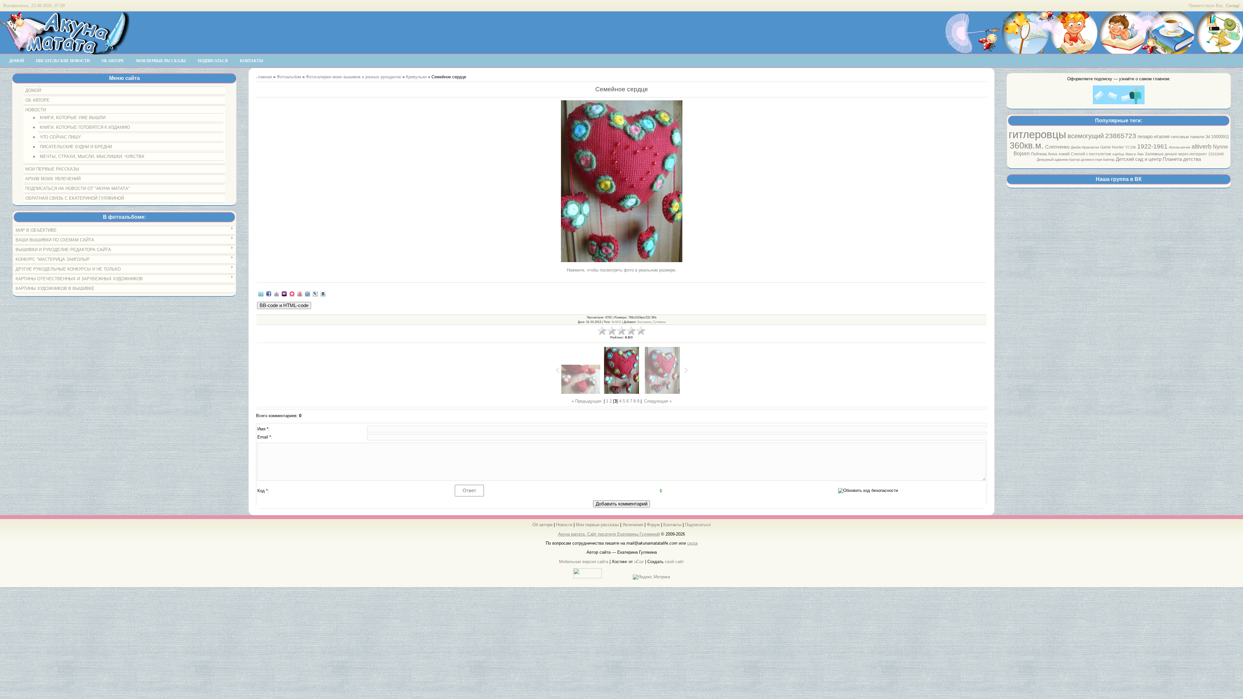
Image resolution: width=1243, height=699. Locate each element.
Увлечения (632, 524)
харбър (1118, 154)
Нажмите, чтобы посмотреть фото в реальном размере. (622, 270)
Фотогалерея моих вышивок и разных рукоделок (353, 76)
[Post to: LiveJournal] (315, 293)
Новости (564, 524)
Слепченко (1057, 147)
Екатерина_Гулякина (651, 322)
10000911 (1220, 136)
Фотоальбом (289, 76)
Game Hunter (1112, 147)
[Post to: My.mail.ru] (307, 293)
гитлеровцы (1037, 134)
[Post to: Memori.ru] (292, 293)
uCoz (639, 561)
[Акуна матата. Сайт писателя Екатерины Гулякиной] (64, 51)
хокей (1063, 153)
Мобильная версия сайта (583, 561)
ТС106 (1130, 147)
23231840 (1216, 154)
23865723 (1120, 136)
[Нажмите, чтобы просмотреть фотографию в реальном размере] (621, 181)
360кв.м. (1027, 145)
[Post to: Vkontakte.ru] (323, 293)
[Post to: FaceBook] (269, 293)
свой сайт (674, 561)
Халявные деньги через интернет (1176, 154)
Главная (264, 76)
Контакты (672, 524)
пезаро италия (1153, 136)
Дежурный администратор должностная (1070, 159)
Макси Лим (1134, 154)
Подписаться (698, 524)
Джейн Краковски (1085, 147)
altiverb (1202, 146)
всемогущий (1086, 135)
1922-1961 (1152, 146)
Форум (653, 524)
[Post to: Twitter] (261, 293)
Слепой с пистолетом (1091, 154)
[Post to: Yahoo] (284, 293)
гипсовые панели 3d (1190, 136)
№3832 (616, 322)
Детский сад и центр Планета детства (1158, 159)
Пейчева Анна (1044, 154)
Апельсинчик (1179, 147)
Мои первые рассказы (597, 524)
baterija (1108, 159)
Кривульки (416, 76)
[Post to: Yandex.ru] (300, 293)
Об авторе (542, 524)
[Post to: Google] (276, 293)
